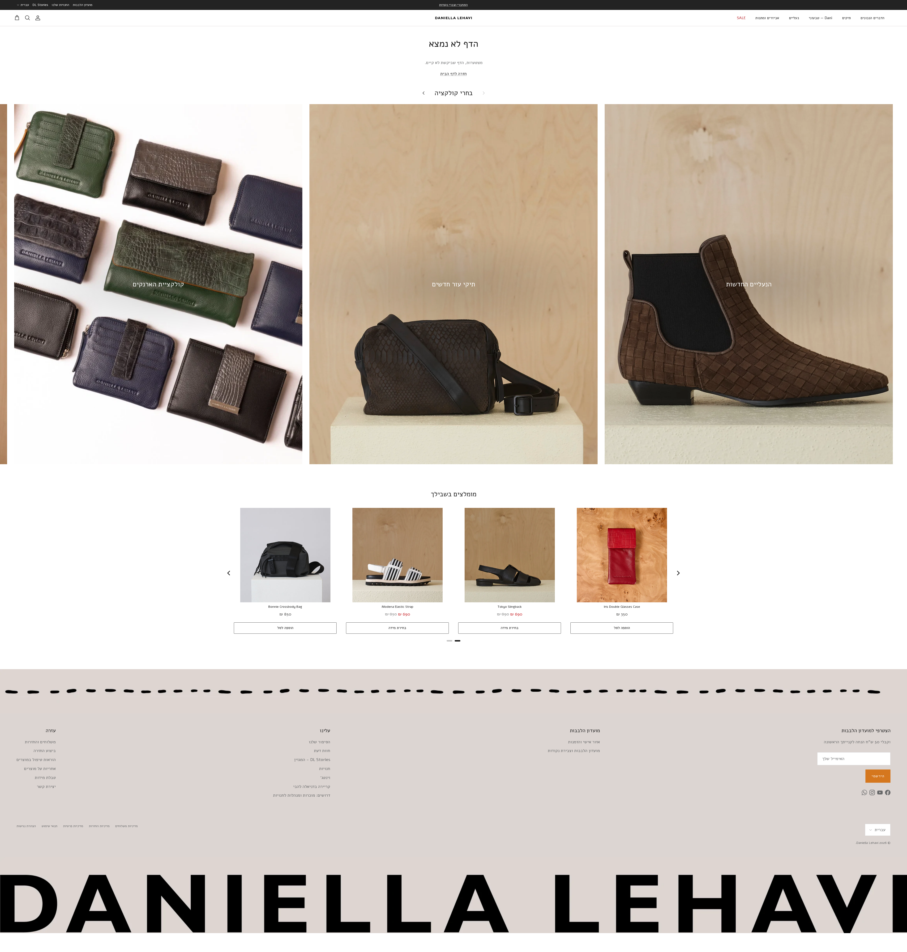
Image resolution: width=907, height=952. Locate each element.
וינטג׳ (325, 777)
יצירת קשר (46, 786)
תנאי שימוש (49, 826)
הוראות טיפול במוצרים (36, 759)
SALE (741, 18)
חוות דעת (322, 750)
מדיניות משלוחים (126, 826)
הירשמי (878, 776)
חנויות (324, 768)
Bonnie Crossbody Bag (285, 607)
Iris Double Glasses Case (622, 607)
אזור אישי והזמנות (584, 742)
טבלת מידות (45, 777)
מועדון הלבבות (82, 5)
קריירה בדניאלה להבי (311, 786)
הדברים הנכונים (872, 18)
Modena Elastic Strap (397, 607)
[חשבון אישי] (39, 18)
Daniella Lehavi (867, 843)
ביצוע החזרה (45, 750)
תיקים (846, 18)
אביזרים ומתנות (767, 18)
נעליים (794, 18)
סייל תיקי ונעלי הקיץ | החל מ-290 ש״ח (453, 5)
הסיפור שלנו (319, 742)
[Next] (678, 573)
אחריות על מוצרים (40, 768)
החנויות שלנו (60, 5)
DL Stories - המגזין (312, 759)
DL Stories (40, 5)
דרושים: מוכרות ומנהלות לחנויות (301, 795)
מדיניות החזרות (99, 826)
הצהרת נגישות (26, 826)
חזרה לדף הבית (453, 73)
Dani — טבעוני (820, 18)
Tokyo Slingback (509, 607)
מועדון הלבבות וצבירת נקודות (574, 750)
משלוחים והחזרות (40, 742)
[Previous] (229, 573)
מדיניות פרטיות (73, 826)
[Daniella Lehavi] (453, 18)
